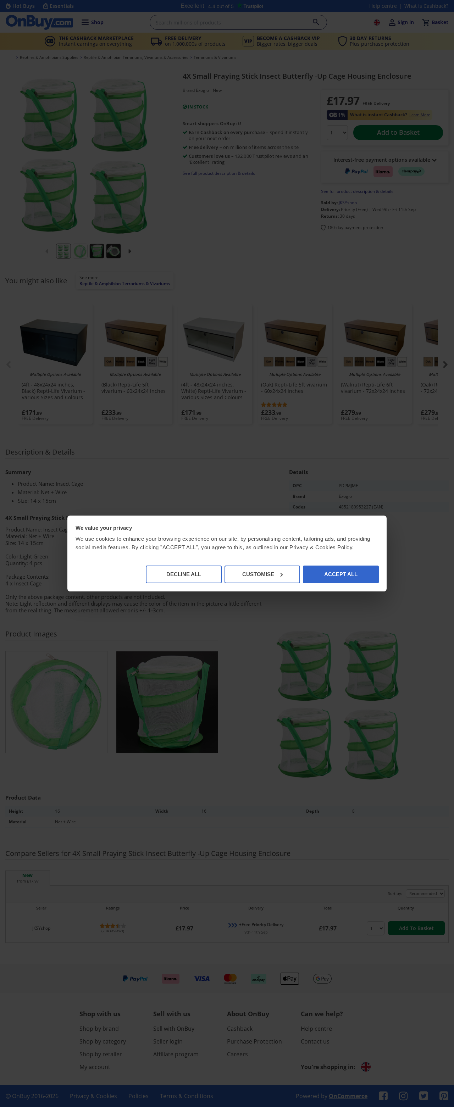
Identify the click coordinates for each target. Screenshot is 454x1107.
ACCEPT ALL (341, 574)
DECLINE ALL (183, 574)
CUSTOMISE (258, 574)
